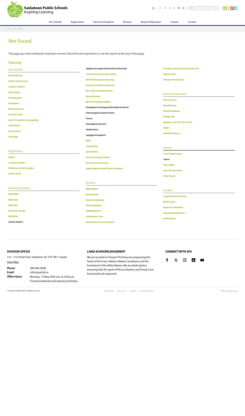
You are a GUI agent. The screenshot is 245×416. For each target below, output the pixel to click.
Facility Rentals (169, 219)
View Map (13, 262)
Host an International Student (98, 158)
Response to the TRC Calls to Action (177, 122)
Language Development (96, 135)
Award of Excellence (171, 134)
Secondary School (15, 115)
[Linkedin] (179, 8)
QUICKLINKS (13, 194)
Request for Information (173, 208)
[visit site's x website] (176, 261)
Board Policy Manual (171, 111)
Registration (15, 151)
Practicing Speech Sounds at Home (100, 113)
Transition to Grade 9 (17, 163)
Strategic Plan (169, 117)
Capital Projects (169, 74)
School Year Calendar (16, 211)
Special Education (93, 97)
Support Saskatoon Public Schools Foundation (104, 169)
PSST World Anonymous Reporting (100, 80)
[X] (170, 8)
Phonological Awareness (96, 124)
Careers (167, 147)
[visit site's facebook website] (167, 261)
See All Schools (14, 131)
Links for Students (15, 222)
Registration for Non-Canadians (21, 168)
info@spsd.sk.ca (39, 272)
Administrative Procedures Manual (100, 222)
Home (9, 29)
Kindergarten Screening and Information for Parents (107, 108)
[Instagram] (174, 8)
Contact (168, 190)
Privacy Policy (109, 291)
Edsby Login (13, 200)
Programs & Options (16, 87)
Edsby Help (12, 205)
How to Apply (168, 165)
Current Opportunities (172, 154)
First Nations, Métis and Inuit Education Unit (181, 69)
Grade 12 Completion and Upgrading (23, 120)
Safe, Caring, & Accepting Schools (99, 91)
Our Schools (15, 69)
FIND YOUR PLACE (15, 76)
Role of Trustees (169, 100)
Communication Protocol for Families (101, 74)
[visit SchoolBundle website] (229, 291)
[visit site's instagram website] (185, 261)
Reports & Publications (95, 200)
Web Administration (147, 291)
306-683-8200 (38, 268)
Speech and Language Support (98, 102)
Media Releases (92, 195)
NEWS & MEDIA (92, 189)
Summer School (14, 174)
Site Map (133, 291)
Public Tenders (169, 176)
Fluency (89, 119)
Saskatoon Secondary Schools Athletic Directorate (106, 69)
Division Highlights (93, 206)
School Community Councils (97, 163)
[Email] (161, 8)
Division (91, 183)
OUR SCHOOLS (14, 126)
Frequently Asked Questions (175, 197)
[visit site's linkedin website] (193, 261)
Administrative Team (94, 217)
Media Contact (169, 202)
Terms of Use (121, 291)
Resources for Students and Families (100, 85)
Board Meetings (169, 106)
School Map (13, 137)
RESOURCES (13, 217)
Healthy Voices (92, 130)
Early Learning (14, 92)
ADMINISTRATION (93, 211)
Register (11, 157)
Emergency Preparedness (173, 80)
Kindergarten (13, 104)
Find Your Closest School (18, 81)
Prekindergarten (15, 98)
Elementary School (16, 109)
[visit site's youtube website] (202, 261)
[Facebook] (165, 8)
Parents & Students (19, 188)
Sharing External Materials (174, 213)
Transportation (92, 146)
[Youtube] (183, 8)
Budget (166, 128)
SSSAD (88, 141)
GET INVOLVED (92, 152)
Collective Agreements (172, 171)
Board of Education (174, 94)
